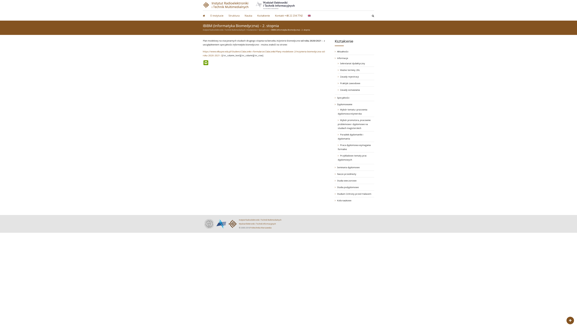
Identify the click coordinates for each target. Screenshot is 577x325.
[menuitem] (311, 17)
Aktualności (342, 51)
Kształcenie (263, 15)
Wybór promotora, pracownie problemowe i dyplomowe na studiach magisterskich (354, 124)
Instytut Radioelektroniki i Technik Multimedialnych (260, 220)
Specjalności (343, 97)
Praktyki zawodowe (350, 83)
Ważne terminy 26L (350, 69)
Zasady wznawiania (350, 89)
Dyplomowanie (344, 104)
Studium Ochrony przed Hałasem (354, 193)
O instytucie (216, 15)
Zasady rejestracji (349, 76)
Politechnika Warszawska (261, 227)
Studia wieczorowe (347, 180)
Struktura (234, 15)
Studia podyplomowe (348, 187)
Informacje (342, 58)
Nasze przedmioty (346, 173)
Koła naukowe (344, 200)
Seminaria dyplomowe (348, 167)
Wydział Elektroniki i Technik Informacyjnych (257, 224)
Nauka (248, 15)
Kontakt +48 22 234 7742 (289, 15)
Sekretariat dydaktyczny (352, 63)
